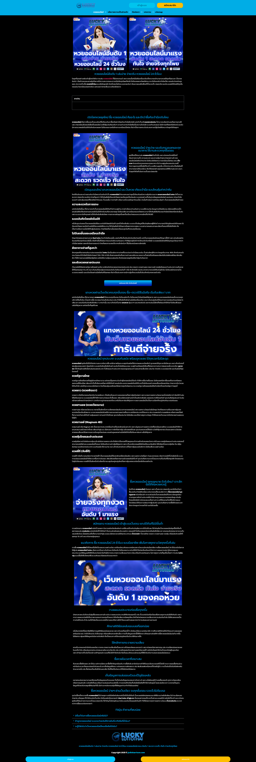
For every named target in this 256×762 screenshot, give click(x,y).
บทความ (147, 12)
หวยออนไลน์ (98, 12)
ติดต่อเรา (136, 12)
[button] (181, 98)
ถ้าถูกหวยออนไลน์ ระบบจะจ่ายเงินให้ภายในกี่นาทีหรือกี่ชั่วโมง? (102, 721)
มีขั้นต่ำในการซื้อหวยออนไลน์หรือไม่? (91, 715)
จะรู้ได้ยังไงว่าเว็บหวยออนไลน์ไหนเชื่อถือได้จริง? (96, 726)
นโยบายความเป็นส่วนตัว (118, 12)
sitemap (159, 12)
